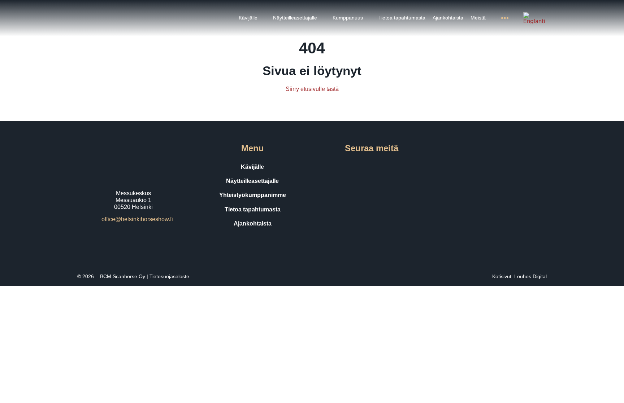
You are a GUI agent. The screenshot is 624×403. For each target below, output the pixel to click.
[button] (252, 18)
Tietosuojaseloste (169, 276)
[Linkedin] (402, 167)
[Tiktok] (381, 167)
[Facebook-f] (341, 167)
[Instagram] (361, 167)
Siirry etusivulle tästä (312, 89)
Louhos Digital (530, 276)
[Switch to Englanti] (534, 18)
